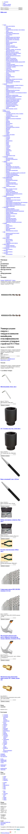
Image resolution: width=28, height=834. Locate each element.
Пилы (4, 732)
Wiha (4, 786)
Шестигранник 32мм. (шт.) (8, 386)
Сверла (13, 280)
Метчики (5, 734)
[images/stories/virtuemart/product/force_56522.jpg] (11, 426)
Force (4, 777)
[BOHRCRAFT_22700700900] (11, 325)
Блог (4, 3)
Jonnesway (5, 780)
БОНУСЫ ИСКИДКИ (3, 765)
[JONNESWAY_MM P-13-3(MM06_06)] (7, 674)
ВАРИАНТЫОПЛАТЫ (4, 769)
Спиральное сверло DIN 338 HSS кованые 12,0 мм (10, 590)
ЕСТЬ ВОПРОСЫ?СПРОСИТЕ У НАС (4, 760)
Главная (2, 280)
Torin (4, 787)
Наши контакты (7, 5)
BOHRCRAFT (8, 280)
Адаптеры (5, 714)
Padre (4, 788)
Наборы (5, 733)
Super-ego (4, 795)
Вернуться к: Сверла (5, 360)
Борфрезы (5, 751)
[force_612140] (6, 547)
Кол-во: (2, 356)
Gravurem (5, 793)
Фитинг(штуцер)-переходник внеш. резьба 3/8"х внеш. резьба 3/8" (10, 678)
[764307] (6, 384)
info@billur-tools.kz (22, 20)
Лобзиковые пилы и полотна (6, 740)
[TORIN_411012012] (11, 476)
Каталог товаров (7, 4)
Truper (4, 776)
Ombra (4, 798)
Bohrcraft (5, 779)
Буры (4, 727)
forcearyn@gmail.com (5, 822)
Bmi (4, 783)
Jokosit (4, 797)
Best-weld (4, 791)
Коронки (5, 724)
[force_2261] (6, 517)
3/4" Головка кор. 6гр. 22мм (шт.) (10, 428)
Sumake (5, 782)
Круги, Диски (4, 723)
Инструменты (6, 730)
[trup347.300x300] (7, 633)
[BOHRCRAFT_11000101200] (11, 586)
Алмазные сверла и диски (5, 737)
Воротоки (5, 728)
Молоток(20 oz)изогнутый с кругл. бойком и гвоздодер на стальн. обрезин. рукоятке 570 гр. (10, 637)
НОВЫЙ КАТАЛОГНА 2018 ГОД (4, 755)
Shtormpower (6, 785)
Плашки (5, 743)
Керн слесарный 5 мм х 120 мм (10, 479)
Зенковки (5, 729)
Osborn (4, 799)
